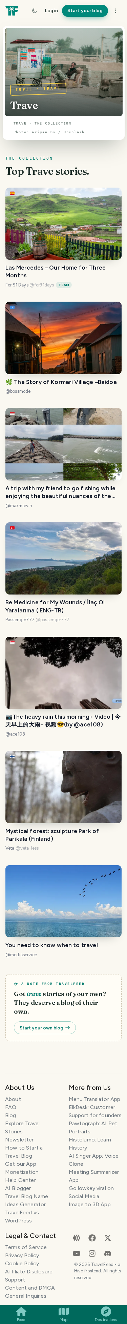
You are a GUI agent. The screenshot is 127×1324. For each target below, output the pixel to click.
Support (15, 1279)
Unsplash (74, 132)
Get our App (20, 1164)
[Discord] (107, 1253)
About (13, 1099)
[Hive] (76, 1237)
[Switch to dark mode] (34, 11)
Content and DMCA (30, 1288)
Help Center (20, 1180)
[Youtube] (76, 1253)
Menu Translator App (95, 1099)
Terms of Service (26, 1247)
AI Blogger (18, 1188)
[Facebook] (92, 1237)
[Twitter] (107, 1237)
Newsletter (19, 1139)
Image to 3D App (90, 1204)
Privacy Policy (22, 1255)
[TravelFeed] (11, 11)
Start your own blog (41, 1027)
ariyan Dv (44, 132)
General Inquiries (26, 1296)
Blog (10, 1115)
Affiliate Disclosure (28, 1271)
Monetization (22, 1172)
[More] (115, 11)
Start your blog (85, 10)
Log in (51, 10)
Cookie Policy (22, 1263)
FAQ (10, 1107)
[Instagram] (92, 1253)
